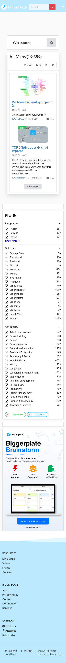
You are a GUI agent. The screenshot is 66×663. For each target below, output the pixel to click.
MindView (15, 310)
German (14, 233)
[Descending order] (46, 65)
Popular (28, 64)
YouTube (11, 626)
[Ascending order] (53, 65)
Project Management (21, 393)
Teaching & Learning (20, 405)
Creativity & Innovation (22, 348)
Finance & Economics (21, 352)
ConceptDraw (17, 253)
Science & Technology (21, 401)
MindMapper (16, 294)
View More (32, 186)
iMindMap (15, 269)
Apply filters (18, 414)
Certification (9, 603)
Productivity (16, 389)
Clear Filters (40, 414)
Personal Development (22, 380)
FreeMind (15, 261)
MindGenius (16, 285)
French (13, 237)
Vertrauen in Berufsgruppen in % (32, 103)
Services (7, 608)
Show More (11, 241)
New (38, 64)
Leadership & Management (24, 372)
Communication (18, 344)
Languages (15, 368)
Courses (7, 572)
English (13, 229)
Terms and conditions (11, 652)
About (5, 590)
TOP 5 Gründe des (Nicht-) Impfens (30, 149)
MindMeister (16, 298)
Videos (6, 563)
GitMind (14, 265)
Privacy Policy (10, 595)
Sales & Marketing (19, 397)
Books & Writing (18, 336)
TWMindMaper (18, 119)
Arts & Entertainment (21, 332)
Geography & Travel (20, 356)
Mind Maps (8, 559)
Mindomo (15, 306)
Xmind (13, 318)
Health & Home (18, 360)
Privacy (28, 650)
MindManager (17, 289)
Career (13, 340)
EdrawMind (16, 257)
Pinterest (11, 630)
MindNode (15, 302)
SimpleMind (16, 314)
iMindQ (13, 273)
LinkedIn (10, 635)
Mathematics (17, 376)
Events (6, 567)
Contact (7, 599)
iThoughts (15, 281)
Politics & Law (17, 384)
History (13, 364)
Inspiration (15, 277)
